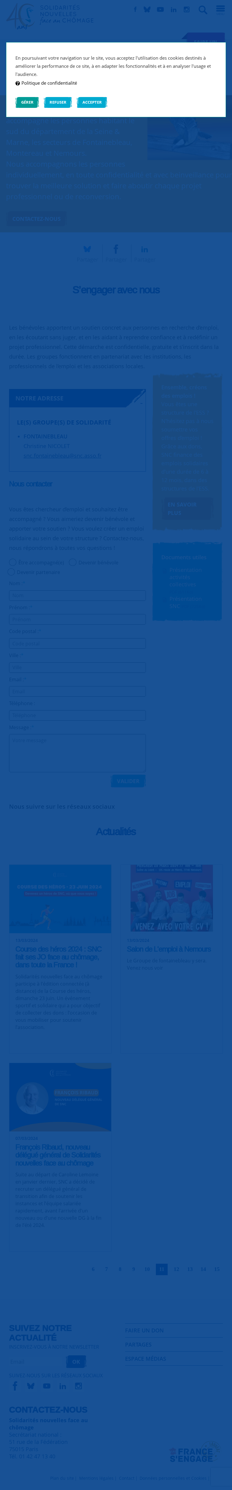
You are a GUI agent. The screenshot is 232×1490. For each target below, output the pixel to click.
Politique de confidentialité (49, 83)
